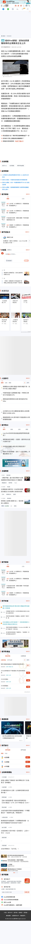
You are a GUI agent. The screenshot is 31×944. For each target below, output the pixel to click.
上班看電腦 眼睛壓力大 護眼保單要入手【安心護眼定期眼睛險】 (15, 320)
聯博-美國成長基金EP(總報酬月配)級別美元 (12, 664)
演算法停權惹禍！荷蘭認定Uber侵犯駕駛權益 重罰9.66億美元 (15, 301)
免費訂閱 (27, 892)
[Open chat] (28, 9)
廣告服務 (8, 915)
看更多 (27, 194)
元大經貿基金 (4, 686)
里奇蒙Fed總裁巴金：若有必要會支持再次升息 (13, 273)
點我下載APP (19, 141)
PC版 (5, 912)
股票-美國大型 (9, 666)
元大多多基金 (4, 679)
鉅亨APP (10, 912)
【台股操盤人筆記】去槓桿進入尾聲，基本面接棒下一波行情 (4, 301)
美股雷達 (9, 36)
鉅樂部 (20, 912)
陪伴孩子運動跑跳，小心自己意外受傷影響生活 (26, 320)
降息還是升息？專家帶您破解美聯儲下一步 (16, 136)
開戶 (28, 665)
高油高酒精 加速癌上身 (4, 320)
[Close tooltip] (26, 13)
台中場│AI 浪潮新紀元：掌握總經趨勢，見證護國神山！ (18, 204)
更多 (28, 382)
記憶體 (7, 757)
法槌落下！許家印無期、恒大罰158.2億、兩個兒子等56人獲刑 (26, 301)
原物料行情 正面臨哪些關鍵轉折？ (13, 138)
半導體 (7, 766)
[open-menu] (1, 5)
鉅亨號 (15, 912)
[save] (22, 9)
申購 (28, 673)
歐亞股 (8, 486)
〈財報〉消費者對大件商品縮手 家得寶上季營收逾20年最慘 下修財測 (13, 282)
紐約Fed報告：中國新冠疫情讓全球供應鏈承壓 (14, 180)
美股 (4, 36)
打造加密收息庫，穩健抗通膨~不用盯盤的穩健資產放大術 (18, 219)
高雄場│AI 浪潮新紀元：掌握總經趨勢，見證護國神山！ (18, 226)
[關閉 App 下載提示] (1, 2)
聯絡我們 (22, 915)
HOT (8, 203)
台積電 (7, 762)
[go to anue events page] (24, 6)
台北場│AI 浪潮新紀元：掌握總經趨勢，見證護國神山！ (18, 212)
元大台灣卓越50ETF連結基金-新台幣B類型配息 (13, 671)
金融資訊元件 (15, 915)
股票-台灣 (8, 675)
